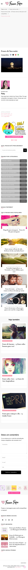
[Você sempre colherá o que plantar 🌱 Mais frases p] (2, 487)
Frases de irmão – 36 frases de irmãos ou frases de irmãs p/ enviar (14, 290)
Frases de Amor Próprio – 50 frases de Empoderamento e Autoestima (17, 544)
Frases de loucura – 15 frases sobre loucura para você (13, 345)
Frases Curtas (14, 247)
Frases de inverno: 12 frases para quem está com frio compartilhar (14, 309)
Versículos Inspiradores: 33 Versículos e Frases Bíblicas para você (14, 270)
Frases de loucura (7, 340)
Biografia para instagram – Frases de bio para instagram (14, 231)
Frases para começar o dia (9, 410)
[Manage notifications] (24, 567)
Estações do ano (10, 306)
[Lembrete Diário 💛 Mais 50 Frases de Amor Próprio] (25, 487)
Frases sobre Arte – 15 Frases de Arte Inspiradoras (13, 380)
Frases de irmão (14, 287)
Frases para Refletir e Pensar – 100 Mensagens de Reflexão (17, 529)
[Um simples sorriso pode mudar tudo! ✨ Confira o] (19, 487)
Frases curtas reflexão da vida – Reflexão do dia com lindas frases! (14, 250)
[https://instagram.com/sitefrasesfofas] (5, 520)
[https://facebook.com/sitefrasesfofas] (2, 520)
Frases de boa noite (13, 9)
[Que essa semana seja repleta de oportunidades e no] (8, 487)
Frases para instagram (14, 228)
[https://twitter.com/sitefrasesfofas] (12, 520)
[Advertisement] (14, 32)
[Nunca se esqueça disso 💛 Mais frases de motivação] (14, 487)
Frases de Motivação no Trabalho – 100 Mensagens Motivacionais (17, 537)
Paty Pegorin (18, 567)
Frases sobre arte (7, 375)
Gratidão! (23, 563)
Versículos (18, 266)
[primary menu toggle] (2, 3)
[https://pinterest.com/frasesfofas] (9, 520)
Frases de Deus (11, 266)
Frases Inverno (18, 306)
